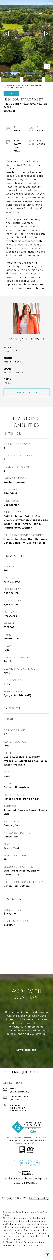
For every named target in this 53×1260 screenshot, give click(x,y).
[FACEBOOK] (14, 1163)
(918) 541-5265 (12, 361)
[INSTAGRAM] (21, 1163)
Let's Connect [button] (26, 1050)
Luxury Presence (25, 1182)
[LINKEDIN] (29, 1163)
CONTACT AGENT (27, 392)
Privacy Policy (39, 1198)
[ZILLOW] (37, 1163)
